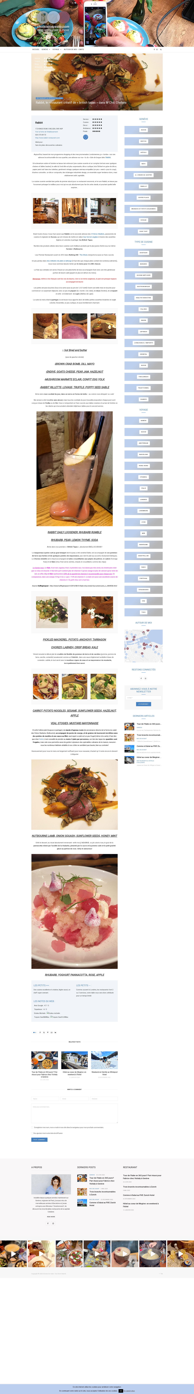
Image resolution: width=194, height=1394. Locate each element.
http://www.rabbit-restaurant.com (47, 138)
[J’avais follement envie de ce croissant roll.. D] (41, 1253)
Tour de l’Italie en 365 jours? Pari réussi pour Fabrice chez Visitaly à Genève (44, 1074)
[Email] (20, 141)
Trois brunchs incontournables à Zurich (153, 735)
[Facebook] (20, 124)
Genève (45, 49)
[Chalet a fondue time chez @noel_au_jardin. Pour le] (152, 1253)
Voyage (56, 49)
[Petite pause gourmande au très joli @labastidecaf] (124, 1253)
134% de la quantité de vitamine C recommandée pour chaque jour (87, 574)
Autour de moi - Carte (74, 49)
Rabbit (108, 157)
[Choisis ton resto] (53, 21)
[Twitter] (20, 129)
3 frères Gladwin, (98, 234)
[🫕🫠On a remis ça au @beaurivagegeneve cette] (13, 1253)
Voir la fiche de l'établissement (46, 132)
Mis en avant (142, 738)
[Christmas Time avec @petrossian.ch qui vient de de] (180, 1253)
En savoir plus (129, 1391)
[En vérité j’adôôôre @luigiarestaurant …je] (69, 1253)
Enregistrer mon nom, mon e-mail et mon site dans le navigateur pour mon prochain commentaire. (69, 1127)
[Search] (161, 49)
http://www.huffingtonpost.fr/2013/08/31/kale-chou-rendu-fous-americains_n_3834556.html (83, 586)
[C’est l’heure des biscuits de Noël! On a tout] (97, 1253)
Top (161, 1273)
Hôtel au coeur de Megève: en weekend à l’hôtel (157, 757)
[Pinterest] (20, 135)
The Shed (83, 255)
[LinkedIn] (20, 147)
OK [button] (121, 1391)
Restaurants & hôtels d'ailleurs (49, 98)
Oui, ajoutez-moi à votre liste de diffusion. (48, 1133)
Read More (51, 1216)
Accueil (35, 49)
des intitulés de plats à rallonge (59, 261)
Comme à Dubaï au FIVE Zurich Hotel (152, 746)
